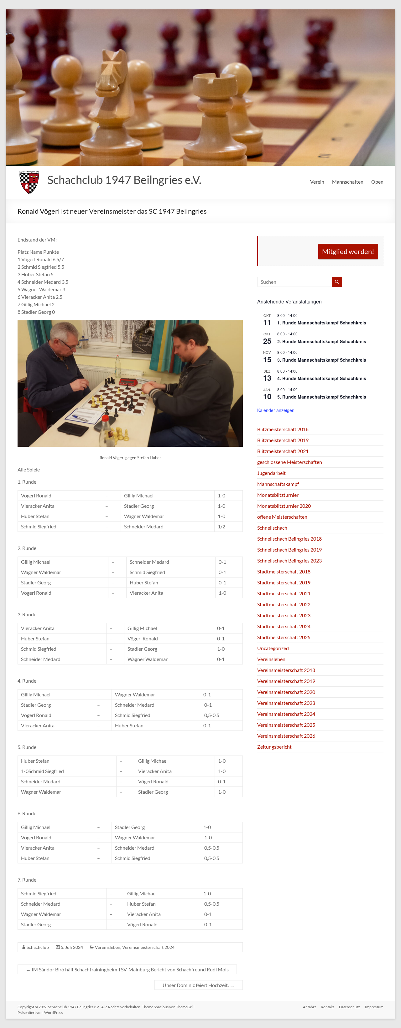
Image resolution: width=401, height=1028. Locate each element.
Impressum (374, 1007)
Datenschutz (349, 1007)
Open (377, 182)
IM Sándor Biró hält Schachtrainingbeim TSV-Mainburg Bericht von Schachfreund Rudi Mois (127, 969)
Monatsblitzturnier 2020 (284, 506)
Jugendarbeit (271, 473)
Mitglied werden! (348, 251)
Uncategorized (273, 648)
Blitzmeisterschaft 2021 (283, 451)
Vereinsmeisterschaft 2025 (286, 725)
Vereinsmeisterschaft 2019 (286, 681)
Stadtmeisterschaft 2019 (283, 582)
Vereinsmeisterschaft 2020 (286, 692)
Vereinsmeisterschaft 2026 (286, 736)
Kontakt (327, 1007)
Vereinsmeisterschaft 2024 (148, 947)
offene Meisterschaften (282, 517)
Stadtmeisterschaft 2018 (283, 571)
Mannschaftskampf (278, 484)
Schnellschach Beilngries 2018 (289, 539)
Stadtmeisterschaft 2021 (283, 593)
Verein (317, 182)
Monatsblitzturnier (278, 495)
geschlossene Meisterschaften (289, 462)
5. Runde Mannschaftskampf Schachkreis (321, 397)
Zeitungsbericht (274, 747)
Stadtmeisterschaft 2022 (283, 604)
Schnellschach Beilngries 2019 (289, 549)
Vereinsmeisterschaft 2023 (286, 703)
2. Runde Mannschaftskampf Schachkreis (321, 341)
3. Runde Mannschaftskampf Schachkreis (321, 360)
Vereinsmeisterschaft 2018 (286, 670)
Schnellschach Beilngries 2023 (289, 560)
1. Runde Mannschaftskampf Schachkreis (321, 322)
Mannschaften (347, 182)
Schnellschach (272, 528)
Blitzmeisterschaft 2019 (283, 440)
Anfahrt (309, 1007)
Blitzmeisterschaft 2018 (283, 429)
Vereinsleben (107, 947)
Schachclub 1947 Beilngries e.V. (124, 179)
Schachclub (38, 947)
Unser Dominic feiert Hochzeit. (199, 985)
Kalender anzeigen (275, 410)
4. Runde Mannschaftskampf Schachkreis (321, 378)
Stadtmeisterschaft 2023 (283, 615)
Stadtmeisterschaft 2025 (283, 637)
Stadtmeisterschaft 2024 (283, 626)
